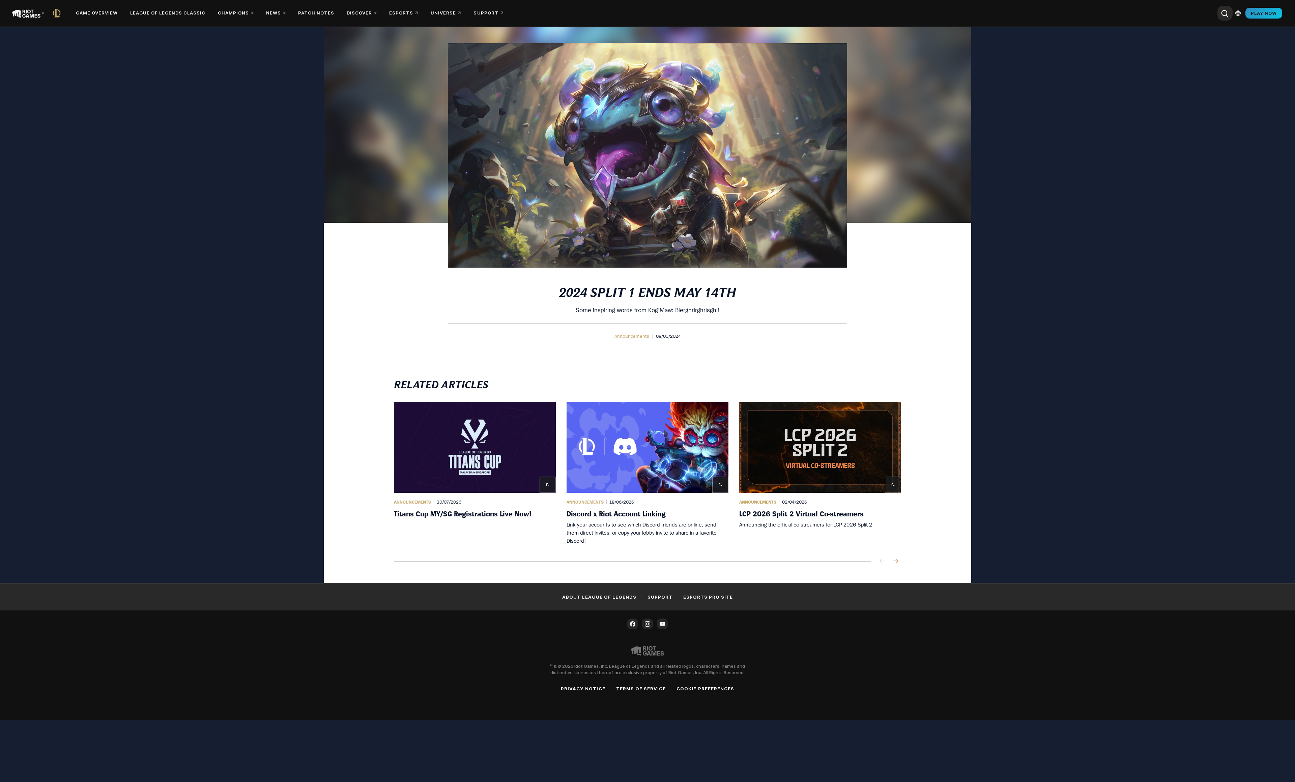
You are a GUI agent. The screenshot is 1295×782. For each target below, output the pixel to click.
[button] (631, 336)
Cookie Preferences (705, 688)
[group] (647, 473)
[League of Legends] (58, 13)
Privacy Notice (583, 688)
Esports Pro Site (708, 597)
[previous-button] (882, 561)
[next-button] (895, 561)
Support (660, 597)
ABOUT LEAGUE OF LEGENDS (599, 597)
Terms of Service (641, 688)
